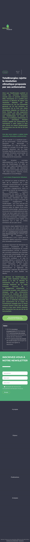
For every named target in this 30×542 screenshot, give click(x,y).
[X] (23, 72)
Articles (5, 72)
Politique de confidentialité (12, 540)
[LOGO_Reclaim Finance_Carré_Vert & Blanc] (7, 25)
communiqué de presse (17, 333)
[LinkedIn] (26, 72)
